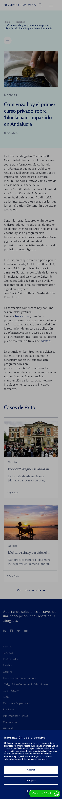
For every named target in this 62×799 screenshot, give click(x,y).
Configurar (31, 780)
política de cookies (42, 753)
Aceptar (31, 769)
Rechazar (31, 791)
